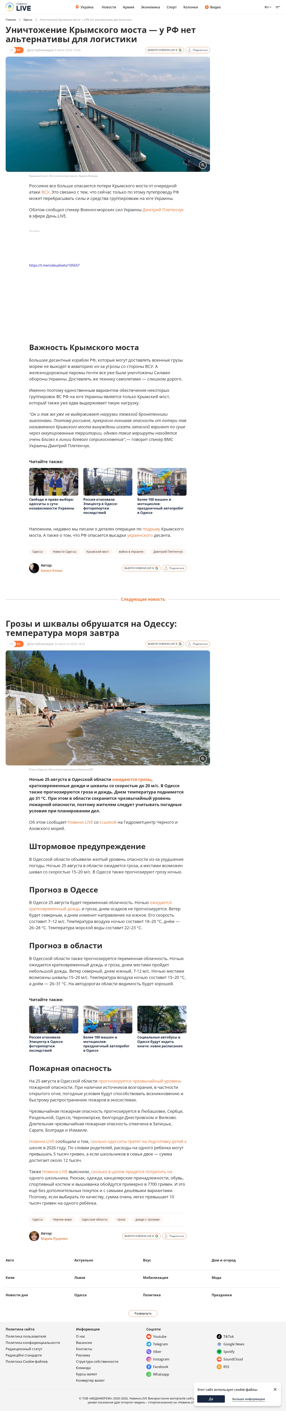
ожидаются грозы (131, 779)
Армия (128, 7)
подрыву (151, 529)
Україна (87, 7)
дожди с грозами (147, 1219)
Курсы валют (86, 1374)
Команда (83, 1367)
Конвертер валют (90, 1380)
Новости (109, 7)
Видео (215, 7)
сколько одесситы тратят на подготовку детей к (138, 1141)
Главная (11, 19)
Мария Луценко (54, 1238)
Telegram (160, 1344)
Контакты (84, 1349)
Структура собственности (97, 1361)
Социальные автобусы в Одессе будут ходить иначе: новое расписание (160, 1041)
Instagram (161, 1359)
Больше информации (248, 1399)
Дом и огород (224, 1260)
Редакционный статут (24, 1349)
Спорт (172, 7)
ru (267, 7)
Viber (157, 1351)
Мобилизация (155, 1277)
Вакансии (84, 1342)
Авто (10, 1260)
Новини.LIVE (80, 822)
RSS (226, 1366)
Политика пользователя (26, 1336)
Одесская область (94, 1219)
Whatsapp (161, 1374)
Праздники (222, 1295)
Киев (10, 1277)
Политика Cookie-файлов (27, 1361)
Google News (233, 1344)
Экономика (150, 7)
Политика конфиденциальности (33, 1342)
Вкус (147, 1260)
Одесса (27, 19)
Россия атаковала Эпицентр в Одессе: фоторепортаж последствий (100, 506)
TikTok (228, 1336)
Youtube (159, 1336)
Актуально (83, 1260)
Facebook (160, 1366)
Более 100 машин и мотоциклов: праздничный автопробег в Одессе (160, 506)
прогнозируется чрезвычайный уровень (139, 1081)
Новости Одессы (64, 552)
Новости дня (17, 1295)
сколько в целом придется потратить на (131, 1171)
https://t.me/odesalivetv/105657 (54, 265)
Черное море (62, 1219)
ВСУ (45, 192)
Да (211, 1399)
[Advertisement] (105, 243)
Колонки (190, 7)
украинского (140, 535)
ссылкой (108, 822)
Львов (79, 1277)
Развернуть (143, 1313)
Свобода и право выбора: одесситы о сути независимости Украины (51, 504)
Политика (152, 1295)
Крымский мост (97, 552)
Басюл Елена (51, 570)
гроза (121, 1219)
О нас (80, 1336)
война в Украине (131, 552)
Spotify (228, 1351)
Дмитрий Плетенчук (163, 209)
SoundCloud (233, 1359)
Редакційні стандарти (24, 1355)
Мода (216, 1277)
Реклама (83, 1355)
